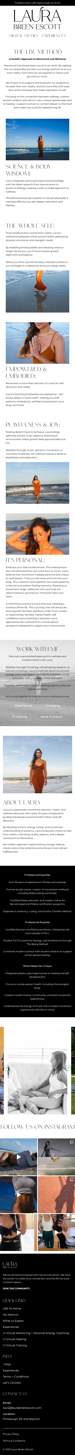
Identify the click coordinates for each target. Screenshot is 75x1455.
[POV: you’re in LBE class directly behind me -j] (18, 1194)
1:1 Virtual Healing (14, 1339)
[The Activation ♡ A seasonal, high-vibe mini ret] (56, 1156)
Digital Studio (23, 36)
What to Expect (13, 1320)
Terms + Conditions (16, 1376)
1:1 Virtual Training (15, 1345)
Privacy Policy (11, 1434)
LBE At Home (12, 1308)
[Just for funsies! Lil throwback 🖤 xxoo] (56, 1232)
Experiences (54, 36)
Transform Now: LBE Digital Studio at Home (37, 3)
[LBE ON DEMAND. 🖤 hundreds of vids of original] (18, 1232)
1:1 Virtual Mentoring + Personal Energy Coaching (36, 1333)
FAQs (7, 1364)
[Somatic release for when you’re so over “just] (18, 1156)
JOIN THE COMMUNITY (16, 1288)
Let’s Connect (12, 1382)
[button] (7, 1068)
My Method (10, 1314)
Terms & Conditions (14, 1440)
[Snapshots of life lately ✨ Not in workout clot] (56, 1194)
